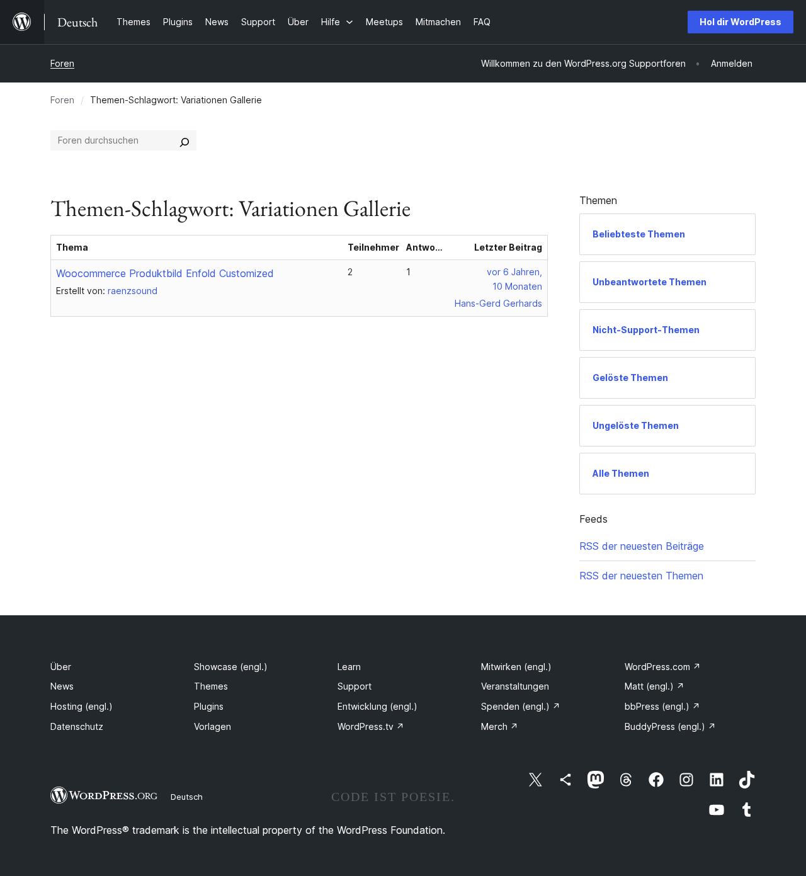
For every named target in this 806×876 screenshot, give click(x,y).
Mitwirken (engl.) (516, 666)
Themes (211, 686)
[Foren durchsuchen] (184, 140)
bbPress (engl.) (662, 706)
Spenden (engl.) (520, 706)
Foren (62, 63)
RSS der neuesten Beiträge (641, 546)
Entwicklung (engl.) (377, 706)
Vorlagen (212, 726)
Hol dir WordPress (740, 21)
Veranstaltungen (515, 686)
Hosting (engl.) (81, 706)
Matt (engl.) (654, 686)
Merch (499, 726)
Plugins (209, 706)
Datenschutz (76, 726)
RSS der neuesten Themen (641, 575)
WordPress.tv (371, 726)
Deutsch (187, 797)
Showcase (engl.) (231, 666)
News (62, 686)
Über (60, 666)
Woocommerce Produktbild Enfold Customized (165, 273)
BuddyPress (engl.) (670, 726)
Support (355, 686)
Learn (349, 666)
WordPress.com (663, 666)
